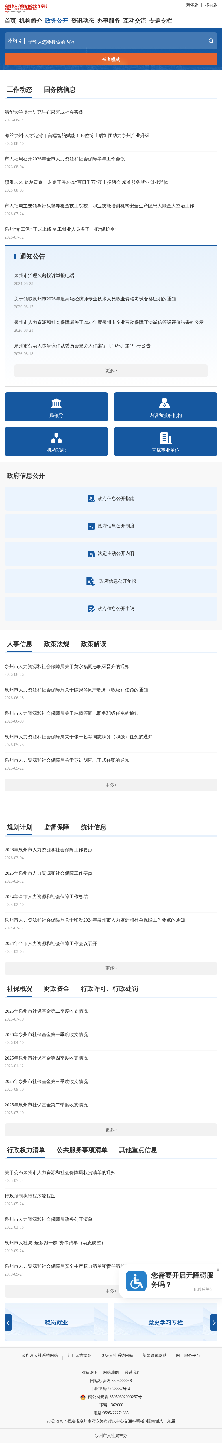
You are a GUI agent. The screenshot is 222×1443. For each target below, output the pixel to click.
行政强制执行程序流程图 (30, 1195)
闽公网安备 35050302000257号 (115, 1397)
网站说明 (89, 1372)
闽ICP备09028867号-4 (111, 1389)
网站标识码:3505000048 (111, 1381)
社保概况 (19, 988)
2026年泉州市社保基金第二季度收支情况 (46, 1011)
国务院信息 (60, 89)
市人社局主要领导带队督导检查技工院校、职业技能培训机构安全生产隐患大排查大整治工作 (99, 205)
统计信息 (93, 827)
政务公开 (56, 20)
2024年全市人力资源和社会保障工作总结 (46, 896)
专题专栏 (160, 20)
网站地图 (111, 1372)
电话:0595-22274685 (111, 1413)
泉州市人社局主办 (111, 1435)
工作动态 (19, 89)
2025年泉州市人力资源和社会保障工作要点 (48, 873)
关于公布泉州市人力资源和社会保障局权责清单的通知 (60, 1172)
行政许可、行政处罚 (109, 988)
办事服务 (108, 20)
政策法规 (56, 643)
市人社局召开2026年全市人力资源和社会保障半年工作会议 (65, 158)
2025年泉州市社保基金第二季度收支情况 (46, 1104)
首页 (10, 20)
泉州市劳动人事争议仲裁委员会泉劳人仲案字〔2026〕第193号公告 (82, 345)
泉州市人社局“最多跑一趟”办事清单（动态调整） (55, 1242)
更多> (111, 370)
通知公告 (32, 256)
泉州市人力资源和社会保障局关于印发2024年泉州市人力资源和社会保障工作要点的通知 (95, 920)
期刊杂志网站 (79, 1355)
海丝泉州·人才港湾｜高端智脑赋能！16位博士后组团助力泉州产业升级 (77, 135)
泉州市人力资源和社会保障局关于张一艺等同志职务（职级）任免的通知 (79, 736)
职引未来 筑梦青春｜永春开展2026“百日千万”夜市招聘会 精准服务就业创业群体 (86, 182)
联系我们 (133, 1372)
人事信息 (19, 643)
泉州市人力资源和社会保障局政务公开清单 (48, 1219)
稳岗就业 (56, 1322)
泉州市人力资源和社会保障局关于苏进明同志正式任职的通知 (67, 760)
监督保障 (56, 827)
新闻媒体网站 (155, 1355)
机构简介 (30, 20)
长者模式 (111, 59)
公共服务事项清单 (82, 1150)
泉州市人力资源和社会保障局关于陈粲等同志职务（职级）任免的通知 (76, 689)
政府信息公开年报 (117, 581)
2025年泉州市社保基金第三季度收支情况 (46, 1081)
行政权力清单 (26, 1150)
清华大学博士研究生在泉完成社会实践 (44, 112)
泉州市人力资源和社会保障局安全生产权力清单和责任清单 (65, 1266)
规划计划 (19, 827)
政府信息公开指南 (116, 498)
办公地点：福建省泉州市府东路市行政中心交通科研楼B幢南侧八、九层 (111, 1421)
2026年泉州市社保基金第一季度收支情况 (46, 1034)
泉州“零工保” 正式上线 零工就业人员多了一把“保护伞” (61, 229)
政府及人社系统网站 (40, 1355)
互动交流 (134, 20)
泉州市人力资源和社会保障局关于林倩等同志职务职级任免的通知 (72, 713)
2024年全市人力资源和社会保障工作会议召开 (51, 943)
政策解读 (93, 643)
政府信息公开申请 (116, 608)
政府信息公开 (26, 475)
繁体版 (192, 5)
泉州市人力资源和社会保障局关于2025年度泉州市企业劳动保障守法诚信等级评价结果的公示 (109, 322)
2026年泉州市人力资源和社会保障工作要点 (48, 849)
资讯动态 (82, 20)
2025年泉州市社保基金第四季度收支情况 (46, 1058)
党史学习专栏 (165, 1322)
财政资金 (56, 988)
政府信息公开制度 (116, 525)
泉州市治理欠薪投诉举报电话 (44, 275)
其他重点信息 (138, 1150)
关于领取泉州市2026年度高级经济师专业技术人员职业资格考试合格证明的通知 (95, 298)
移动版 (211, 5)
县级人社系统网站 (117, 1355)
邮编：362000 (111, 1405)
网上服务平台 (188, 1355)
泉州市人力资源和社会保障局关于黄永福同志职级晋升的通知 (67, 666)
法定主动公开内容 (116, 553)
